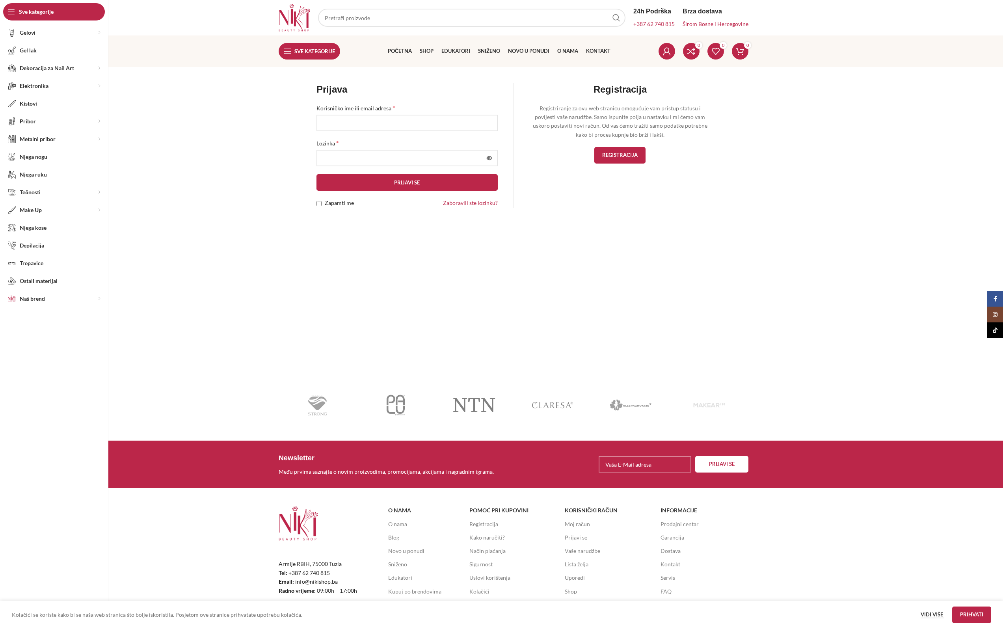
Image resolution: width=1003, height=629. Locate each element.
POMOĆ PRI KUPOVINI (498, 510)
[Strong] (318, 405)
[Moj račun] (667, 51)
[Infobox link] (394, 464)
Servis (668, 577)
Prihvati (971, 614)
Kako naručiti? (487, 537)
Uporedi (575, 577)
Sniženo (397, 564)
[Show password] (489, 158)
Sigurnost (481, 564)
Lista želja (576, 564)
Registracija (620, 155)
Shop (571, 591)
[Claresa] (552, 405)
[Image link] (298, 522)
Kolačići (479, 591)
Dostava (671, 550)
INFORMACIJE (679, 510)
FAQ (666, 591)
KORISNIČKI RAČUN (591, 510)
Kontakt (670, 564)
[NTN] (474, 405)
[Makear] (709, 405)
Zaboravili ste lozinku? (470, 202)
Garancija (672, 537)
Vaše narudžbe (582, 550)
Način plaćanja (487, 550)
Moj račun (577, 524)
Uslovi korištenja (489, 577)
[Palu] (396, 405)
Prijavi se (407, 182)
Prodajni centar (680, 524)
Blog (393, 537)
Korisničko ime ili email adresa (355, 108)
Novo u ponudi (406, 550)
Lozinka (327, 143)
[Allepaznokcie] (631, 405)
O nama (397, 524)
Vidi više (932, 614)
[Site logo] (294, 17)
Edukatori (400, 577)
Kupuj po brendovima (414, 591)
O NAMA (399, 510)
